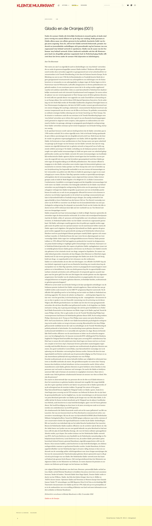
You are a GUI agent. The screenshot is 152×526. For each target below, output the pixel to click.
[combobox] (113, 5)
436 (57, 19)
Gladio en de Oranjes (52, 498)
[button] (17, 518)
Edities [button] (74, 5)
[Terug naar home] (35, 5)
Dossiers (84, 5)
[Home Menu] (58, 5)
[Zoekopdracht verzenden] (122, 5)
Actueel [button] (65, 5)
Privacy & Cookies (22, 512)
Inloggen (33, 512)
